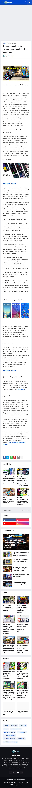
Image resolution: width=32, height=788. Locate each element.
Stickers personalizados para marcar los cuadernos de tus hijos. (8, 500)
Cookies (21, 782)
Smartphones (21, 738)
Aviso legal (7, 782)
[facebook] (9, 519)
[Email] (18, 457)
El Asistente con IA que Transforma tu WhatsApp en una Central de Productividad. (9, 675)
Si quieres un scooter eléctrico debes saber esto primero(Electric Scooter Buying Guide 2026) (8, 648)
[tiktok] (22, 519)
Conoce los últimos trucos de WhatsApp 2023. (8, 712)
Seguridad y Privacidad (9, 735)
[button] (2, 2)
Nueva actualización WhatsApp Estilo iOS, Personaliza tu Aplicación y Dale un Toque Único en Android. (22, 695)
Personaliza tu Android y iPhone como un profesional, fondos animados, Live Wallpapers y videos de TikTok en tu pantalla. (23, 481)
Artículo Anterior (6, 510)
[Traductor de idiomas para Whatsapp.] (23, 706)
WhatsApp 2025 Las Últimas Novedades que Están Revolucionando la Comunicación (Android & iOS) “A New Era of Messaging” (9, 695)
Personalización (11, 43)
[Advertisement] (16, 22)
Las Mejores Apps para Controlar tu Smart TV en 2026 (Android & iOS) (15, 542)
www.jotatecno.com (19, 779)
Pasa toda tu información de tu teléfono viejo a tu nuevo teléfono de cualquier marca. (21, 553)
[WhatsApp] (11, 457)
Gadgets (6, 729)
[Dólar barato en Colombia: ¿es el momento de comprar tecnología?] (9, 600)
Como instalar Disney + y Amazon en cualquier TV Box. (20, 583)
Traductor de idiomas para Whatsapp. (22, 712)
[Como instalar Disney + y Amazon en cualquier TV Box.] (7, 584)
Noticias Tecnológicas (9, 732)
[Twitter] (7, 457)
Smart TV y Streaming (9, 738)
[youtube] (9, 523)
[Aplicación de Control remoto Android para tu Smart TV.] (7, 562)
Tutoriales (6, 742)
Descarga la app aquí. (9, 183)
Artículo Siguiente (25, 510)
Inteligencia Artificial (16, 729)
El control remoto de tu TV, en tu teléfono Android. (21, 575)
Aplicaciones (13, 725)
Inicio (4, 43)
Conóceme (14, 782)
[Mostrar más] (21, 457)
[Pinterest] (14, 457)
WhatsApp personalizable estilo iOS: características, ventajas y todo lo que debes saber (22, 501)
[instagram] (22, 523)
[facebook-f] (10, 772)
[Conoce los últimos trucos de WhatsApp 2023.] (9, 706)
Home (26, 782)
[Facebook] (4, 457)
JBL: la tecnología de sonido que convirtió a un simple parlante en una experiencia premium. (22, 609)
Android (6, 725)
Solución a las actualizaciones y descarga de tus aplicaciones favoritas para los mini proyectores (8, 629)
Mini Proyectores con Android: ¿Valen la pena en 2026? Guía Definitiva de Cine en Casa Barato (23, 648)
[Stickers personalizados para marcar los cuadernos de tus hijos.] (9, 492)
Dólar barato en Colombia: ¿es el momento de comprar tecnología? (8, 608)
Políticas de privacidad (16, 785)
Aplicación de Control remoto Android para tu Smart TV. (20, 560)
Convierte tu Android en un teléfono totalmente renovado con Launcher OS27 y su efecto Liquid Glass (9, 480)
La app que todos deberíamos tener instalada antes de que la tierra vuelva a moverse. (21, 568)
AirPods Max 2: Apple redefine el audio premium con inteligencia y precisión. (22, 628)
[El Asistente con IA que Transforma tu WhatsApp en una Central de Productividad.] (9, 666)
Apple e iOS (23, 725)
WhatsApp (14, 742)
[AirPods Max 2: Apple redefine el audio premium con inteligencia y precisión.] (23, 619)
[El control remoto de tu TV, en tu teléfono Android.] (7, 577)
